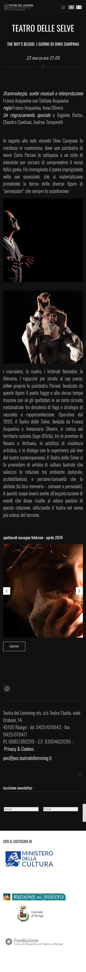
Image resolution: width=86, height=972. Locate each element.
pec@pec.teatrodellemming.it (27, 757)
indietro (14, 646)
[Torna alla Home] (18, 7)
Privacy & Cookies (19, 748)
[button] (63, 7)
